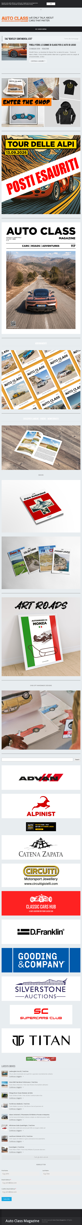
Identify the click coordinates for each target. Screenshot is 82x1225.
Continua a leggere (37, 61)
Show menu (41, 29)
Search (77, 759)
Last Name (45, 1170)
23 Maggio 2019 (34, 48)
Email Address (6, 1180)
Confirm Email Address (9, 1189)
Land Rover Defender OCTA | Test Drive (20, 1136)
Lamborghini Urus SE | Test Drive (18, 1071)
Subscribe (7, 1199)
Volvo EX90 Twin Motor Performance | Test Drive (23, 1082)
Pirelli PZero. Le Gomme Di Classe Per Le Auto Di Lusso (52, 44)
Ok (51, 4)
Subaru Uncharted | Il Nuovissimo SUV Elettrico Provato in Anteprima (29, 1114)
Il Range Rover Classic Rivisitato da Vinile (21, 1093)
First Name (5, 1170)
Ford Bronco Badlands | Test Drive (19, 1104)
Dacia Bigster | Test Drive (16, 1147)
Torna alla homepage (71, 39)
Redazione (45, 48)
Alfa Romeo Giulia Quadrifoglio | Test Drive (22, 1125)
